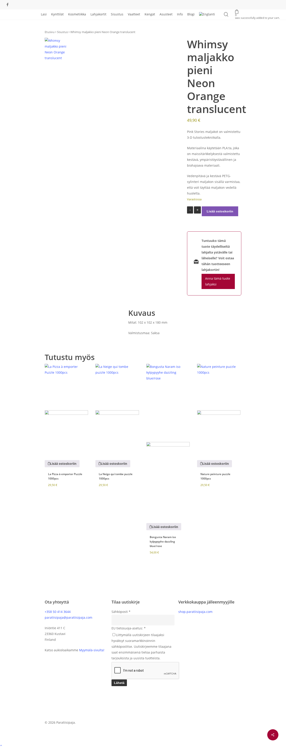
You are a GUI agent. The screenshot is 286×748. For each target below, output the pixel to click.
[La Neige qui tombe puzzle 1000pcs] (117, 409)
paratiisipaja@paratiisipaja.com (68, 617)
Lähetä (119, 683)
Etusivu (50, 32)
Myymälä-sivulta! (91, 650)
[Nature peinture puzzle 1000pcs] (218, 409)
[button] (62, 463)
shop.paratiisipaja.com (195, 612)
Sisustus (62, 32)
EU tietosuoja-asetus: (128, 628)
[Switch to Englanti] (207, 14)
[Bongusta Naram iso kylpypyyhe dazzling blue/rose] (168, 440)
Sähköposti (120, 612)
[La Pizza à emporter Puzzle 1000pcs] (66, 409)
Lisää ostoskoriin (220, 211)
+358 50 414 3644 (58, 612)
